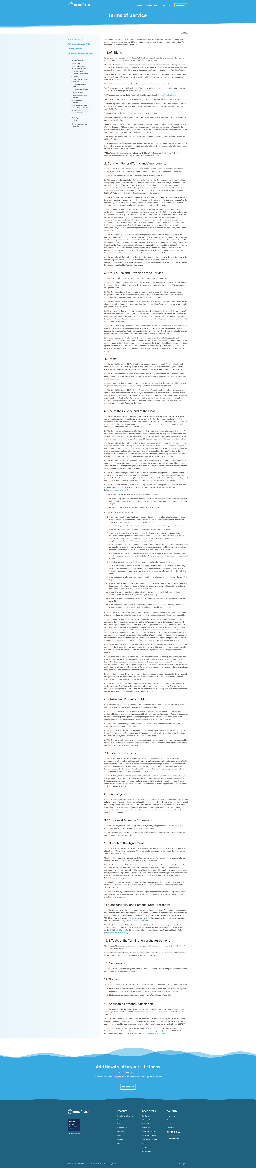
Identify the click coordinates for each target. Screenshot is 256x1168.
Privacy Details (75, 49)
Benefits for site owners (125, 1116)
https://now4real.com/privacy (116, 490)
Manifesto (120, 1139)
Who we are (171, 1116)
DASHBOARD (180, 5)
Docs (156, 5)
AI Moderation (147, 1120)
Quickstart (146, 1116)
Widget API (146, 1128)
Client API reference (149, 1135)
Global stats (146, 1151)
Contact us (171, 1128)
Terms (181, 1164)
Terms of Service (75, 39)
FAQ (118, 1143)
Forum (144, 1143)
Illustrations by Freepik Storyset (112, 1164)
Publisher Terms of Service (80, 53)
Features (120, 1132)
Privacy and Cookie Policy (79, 44)
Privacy (186, 1164)
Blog (168, 1120)
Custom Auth (147, 1124)
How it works (122, 1128)
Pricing (149, 5)
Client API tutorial (148, 1132)
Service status (147, 1147)
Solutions (120, 1124)
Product (139, 5)
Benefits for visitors (124, 1120)
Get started (128, 1087)
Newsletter (174, 1138)
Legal (169, 1124)
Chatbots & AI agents (149, 1139)
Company (166, 5)
